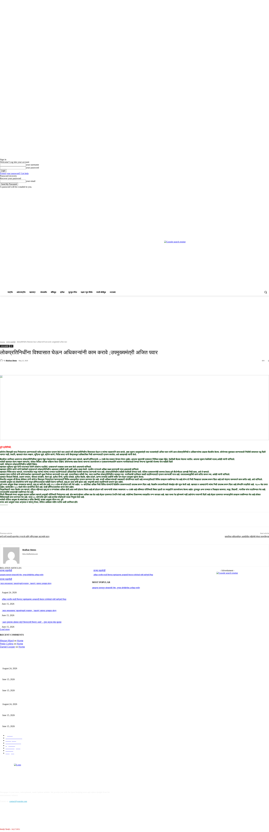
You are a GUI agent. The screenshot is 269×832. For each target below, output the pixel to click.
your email (30, 181)
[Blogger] (3, 814)
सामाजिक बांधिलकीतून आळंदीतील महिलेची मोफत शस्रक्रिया (247, 536)
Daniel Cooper (7, 646)
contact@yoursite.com (18, 801)
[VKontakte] (31, 814)
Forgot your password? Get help (14, 173)
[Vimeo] (263, 190)
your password (32, 167)
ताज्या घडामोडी (10, 342)
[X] (259, 190)
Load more (5, 629)
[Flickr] (17, 814)
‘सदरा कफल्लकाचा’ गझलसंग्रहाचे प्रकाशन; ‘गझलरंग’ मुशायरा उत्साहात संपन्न (25, 583)
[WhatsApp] (56, 368)
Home (2, 342)
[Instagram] (255, 190)
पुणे (11, 346)
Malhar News (11, 360)
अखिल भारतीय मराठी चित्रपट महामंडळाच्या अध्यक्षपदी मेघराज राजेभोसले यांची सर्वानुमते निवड (123, 575)
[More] (66, 368)
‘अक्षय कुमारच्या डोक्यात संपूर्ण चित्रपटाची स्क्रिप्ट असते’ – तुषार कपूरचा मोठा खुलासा (31, 622)
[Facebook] (251, 190)
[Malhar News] (2, 360)
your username (32, 165)
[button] (265, 292)
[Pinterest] (45, 368)
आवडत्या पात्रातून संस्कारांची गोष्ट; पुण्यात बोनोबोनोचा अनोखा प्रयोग (21, 575)
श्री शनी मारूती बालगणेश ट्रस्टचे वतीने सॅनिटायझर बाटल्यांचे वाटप (24, 536)
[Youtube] (267, 190)
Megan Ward (7, 640)
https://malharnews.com (30, 554)
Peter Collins (6, 643)
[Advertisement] (134, 316)
